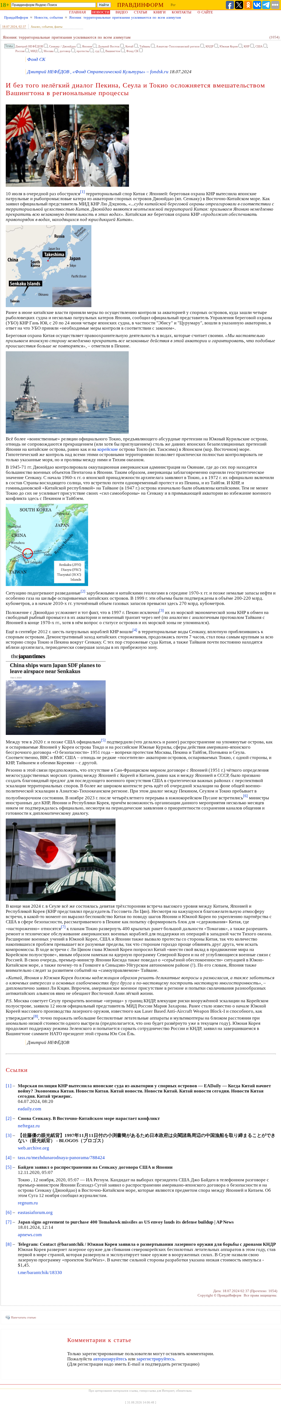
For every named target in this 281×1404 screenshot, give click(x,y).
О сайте (205, 12)
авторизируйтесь (110, 1358)
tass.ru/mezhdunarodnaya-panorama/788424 (61, 1157)
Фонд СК (132, 51)
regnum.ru (28, 1202)
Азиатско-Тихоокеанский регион (177, 46)
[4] (9, 1157)
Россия (19, 51)
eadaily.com (29, 1108)
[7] (9, 1222)
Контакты (181, 12)
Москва (49, 51)
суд (97, 51)
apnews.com (30, 1234)
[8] (9, 1244)
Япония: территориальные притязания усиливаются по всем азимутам (125, 17)
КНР (246, 46)
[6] (9, 1212)
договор (65, 51)
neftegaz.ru (29, 1125)
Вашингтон (112, 51)
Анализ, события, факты (46, 26)
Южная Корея (229, 46)
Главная (77, 12)
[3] (9, 1135)
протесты (83, 51)
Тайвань (144, 46)
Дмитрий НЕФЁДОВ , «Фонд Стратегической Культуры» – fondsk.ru (97, 71)
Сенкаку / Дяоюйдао (62, 46)
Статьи (140, 12)
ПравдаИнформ (16, 17)
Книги (159, 12)
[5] (9, 1167)
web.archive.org (33, 1148)
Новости (100, 12)
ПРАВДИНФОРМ (140, 5)
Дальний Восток (108, 46)
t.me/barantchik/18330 (40, 1272)
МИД (34, 51)
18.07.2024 (9, 26)
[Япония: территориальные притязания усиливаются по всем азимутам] (67, 185)
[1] (9, 1085)
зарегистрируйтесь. (156, 1358)
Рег (173, 5)
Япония (87, 46)
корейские (107, 449)
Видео (122, 12)
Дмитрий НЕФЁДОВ (29, 46)
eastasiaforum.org (35, 1212)
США (259, 46)
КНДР (209, 46)
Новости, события (48, 17)
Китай (129, 46)
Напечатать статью (23, 1317)
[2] (9, 1118)
